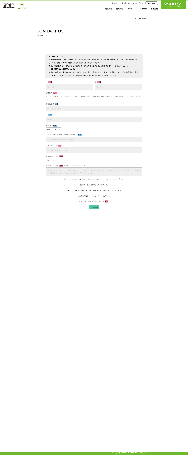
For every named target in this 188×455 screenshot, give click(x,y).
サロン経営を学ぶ (44, 376)
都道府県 (51, 125)
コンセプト (131, 9)
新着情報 (134, 390)
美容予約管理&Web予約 (88, 433)
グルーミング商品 (74, 422)
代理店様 (130, 96)
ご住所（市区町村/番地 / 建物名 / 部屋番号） (63, 135)
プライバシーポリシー (108, 179)
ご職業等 (51, 93)
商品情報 (108, 9)
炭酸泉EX (87, 367)
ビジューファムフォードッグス (88, 372)
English (151, 3)
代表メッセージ (136, 355)
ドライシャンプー (74, 439)
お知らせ (115, 3)
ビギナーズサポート (45, 369)
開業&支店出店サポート (46, 380)
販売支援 (41, 383)
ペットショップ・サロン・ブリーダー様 (63, 96)
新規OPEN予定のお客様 (101, 96)
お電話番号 (52, 104)
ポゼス (74, 446)
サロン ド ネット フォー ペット (88, 412)
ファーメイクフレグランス (88, 360)
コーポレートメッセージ (139, 358)
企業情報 (119, 9)
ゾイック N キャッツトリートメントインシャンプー (88, 402)
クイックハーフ (74, 431)
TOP (40, 351)
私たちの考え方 (43, 366)
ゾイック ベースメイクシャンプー (104, 430)
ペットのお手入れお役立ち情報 (50, 388)
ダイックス (88, 355)
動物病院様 (85, 96)
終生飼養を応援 (136, 362)
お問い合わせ (139, 3)
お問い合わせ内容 (67, 165)
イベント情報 (43, 373)
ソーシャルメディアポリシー (141, 401)
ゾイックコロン (74, 380)
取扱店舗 (154, 9)
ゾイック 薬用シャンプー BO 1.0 (88, 390)
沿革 (132, 372)
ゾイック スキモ (74, 363)
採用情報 (143, 9)
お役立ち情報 (126, 3)
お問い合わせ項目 (54, 156)
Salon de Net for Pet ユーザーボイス (104, 393)
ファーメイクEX (74, 371)
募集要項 (134, 385)
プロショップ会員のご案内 (48, 399)
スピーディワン (74, 414)
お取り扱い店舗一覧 (46, 394)
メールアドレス (53, 145)
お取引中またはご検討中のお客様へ (51, 362)
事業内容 (134, 369)
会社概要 (134, 365)
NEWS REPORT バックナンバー (50, 405)
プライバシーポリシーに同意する (94, 201)
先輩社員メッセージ (138, 381)
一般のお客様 (118, 96)
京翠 (85, 385)
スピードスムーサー (74, 405)
